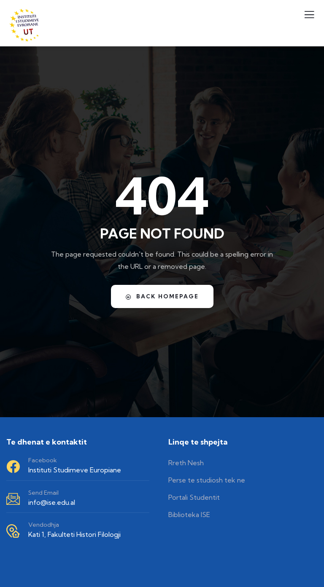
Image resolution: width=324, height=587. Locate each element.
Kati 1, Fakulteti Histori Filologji (74, 534)
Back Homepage (167, 296)
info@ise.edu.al (51, 502)
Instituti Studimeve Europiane (74, 470)
